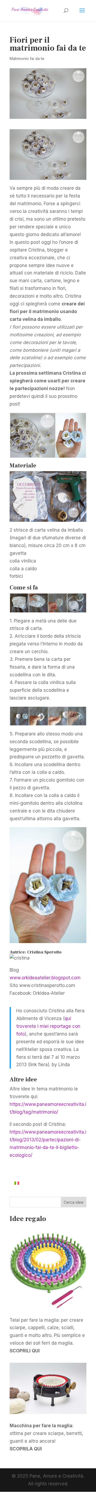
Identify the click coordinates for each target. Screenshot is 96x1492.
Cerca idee (73, 1202)
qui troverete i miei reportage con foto (48, 1026)
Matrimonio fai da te (27, 58)
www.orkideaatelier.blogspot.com (45, 977)
